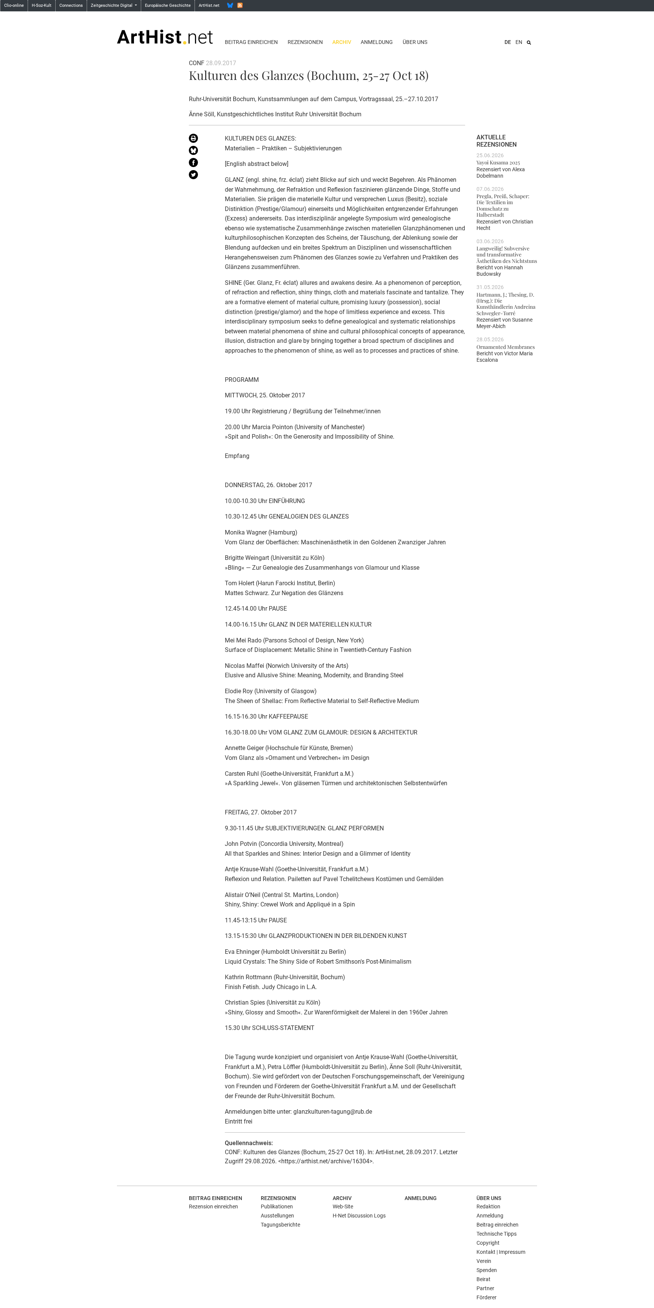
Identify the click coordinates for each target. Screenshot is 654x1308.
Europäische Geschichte (168, 5)
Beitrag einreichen (251, 42)
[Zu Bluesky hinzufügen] (201, 152)
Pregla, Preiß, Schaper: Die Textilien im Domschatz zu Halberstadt (502, 205)
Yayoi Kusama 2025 (498, 162)
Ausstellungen (277, 1216)
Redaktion (488, 1206)
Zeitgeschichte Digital (112, 5)
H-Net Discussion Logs (359, 1216)
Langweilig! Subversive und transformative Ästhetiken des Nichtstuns (506, 254)
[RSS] (240, 5)
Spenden (486, 1270)
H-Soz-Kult (41, 5)
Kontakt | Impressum (500, 1252)
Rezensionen (305, 42)
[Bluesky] (230, 5)
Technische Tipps (496, 1234)
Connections (71, 5)
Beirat (483, 1279)
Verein (483, 1261)
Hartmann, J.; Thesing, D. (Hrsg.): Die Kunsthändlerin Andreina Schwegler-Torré (506, 303)
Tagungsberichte (280, 1225)
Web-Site (343, 1206)
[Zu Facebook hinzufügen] (201, 164)
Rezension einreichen (213, 1206)
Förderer (486, 1297)
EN (518, 42)
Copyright (488, 1243)
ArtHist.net (209, 5)
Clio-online (14, 5)
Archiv (341, 42)
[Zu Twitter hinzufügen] (201, 176)
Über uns (415, 42)
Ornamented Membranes (505, 346)
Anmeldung (377, 42)
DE (508, 42)
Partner (485, 1288)
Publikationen (277, 1206)
